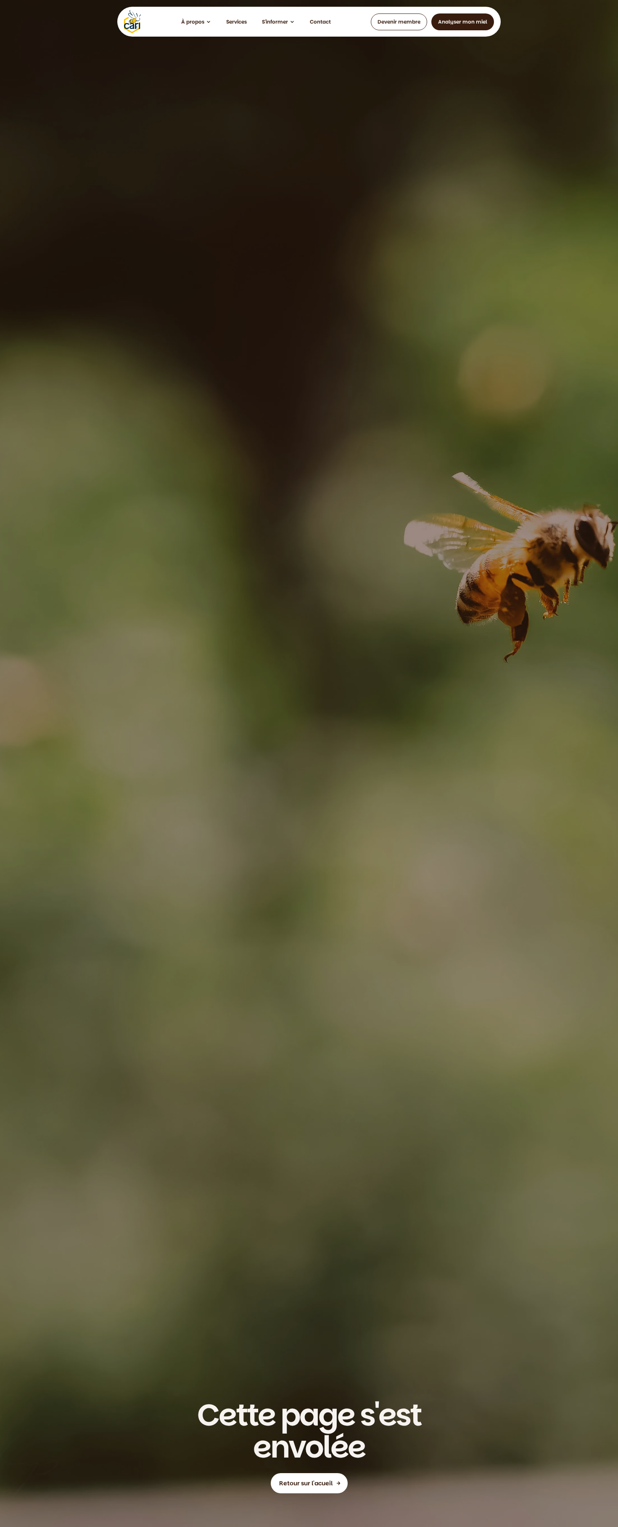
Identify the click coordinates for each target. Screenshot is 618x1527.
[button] (196, 21)
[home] (132, 21)
